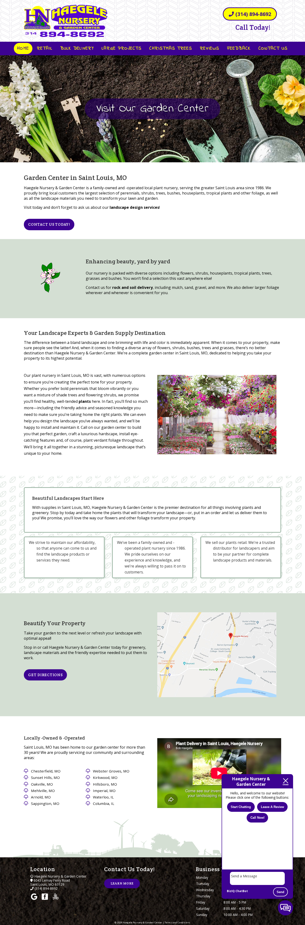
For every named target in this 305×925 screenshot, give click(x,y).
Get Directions (45, 674)
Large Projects (122, 48)
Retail (44, 48)
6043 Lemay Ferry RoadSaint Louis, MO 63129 (50, 882)
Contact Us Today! (49, 224)
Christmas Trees (170, 48)
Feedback (239, 48)
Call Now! (257, 817)
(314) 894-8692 (252, 13)
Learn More (122, 883)
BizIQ (231, 891)
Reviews (209, 48)
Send (280, 892)
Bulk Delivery (77, 48)
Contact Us (273, 48)
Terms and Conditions (177, 922)
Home (23, 48)
